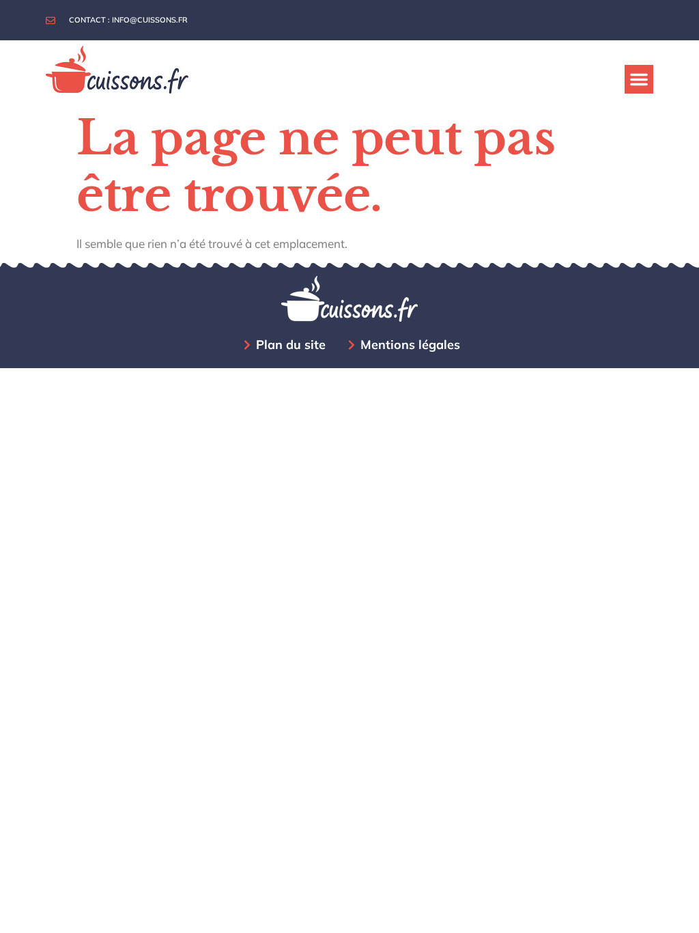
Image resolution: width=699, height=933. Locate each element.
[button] (639, 79)
